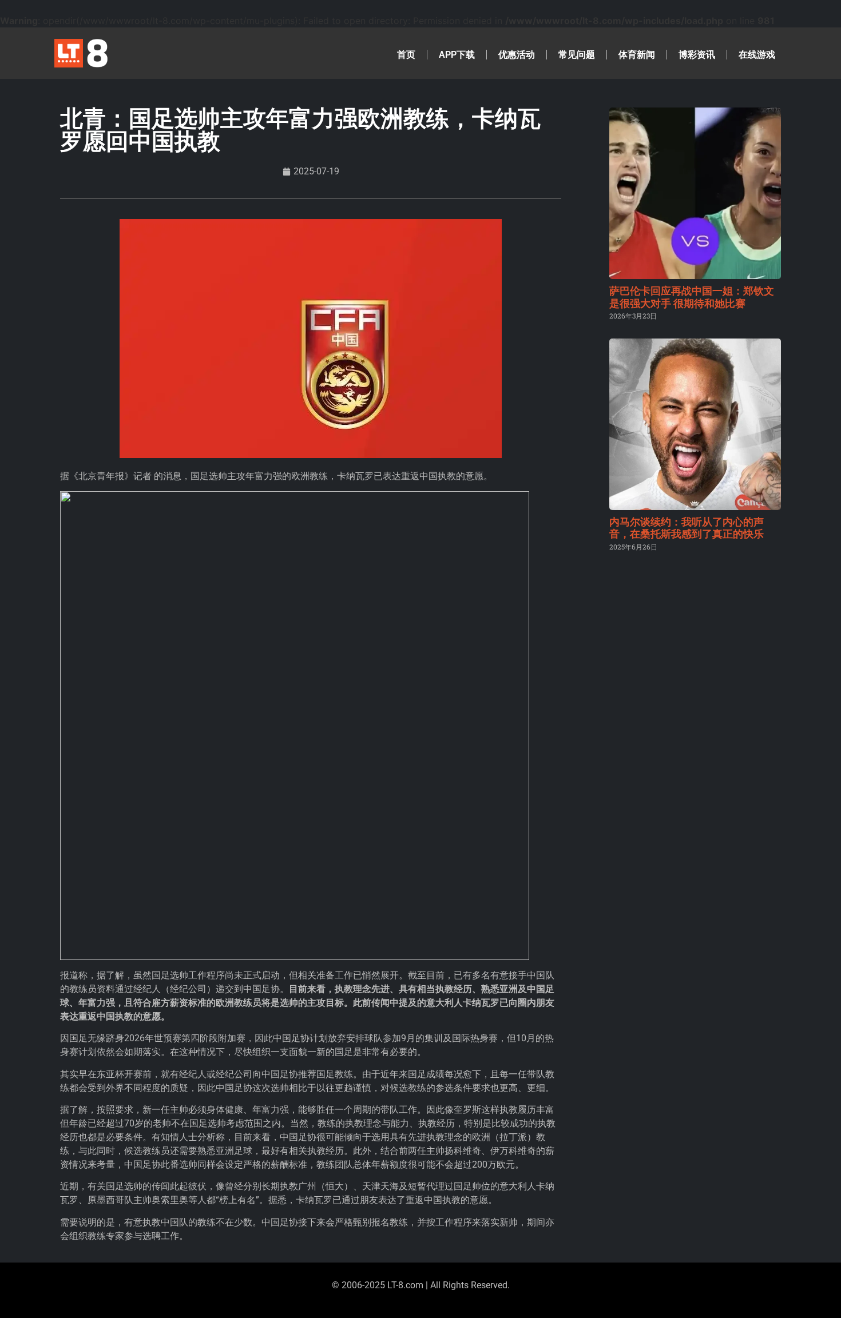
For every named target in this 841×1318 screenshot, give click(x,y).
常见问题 (576, 54)
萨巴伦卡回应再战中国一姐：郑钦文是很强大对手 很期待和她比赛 (691, 297)
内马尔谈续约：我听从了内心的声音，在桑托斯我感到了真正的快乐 (686, 528)
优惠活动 (516, 54)
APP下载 (457, 54)
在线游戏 (757, 54)
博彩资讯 (697, 54)
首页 (406, 54)
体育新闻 (636, 54)
